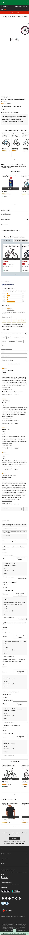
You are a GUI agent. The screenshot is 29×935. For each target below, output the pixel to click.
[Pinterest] (16, 898)
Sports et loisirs (12, 16)
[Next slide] (27, 2)
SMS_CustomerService (9, 565)
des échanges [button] (12, 341)
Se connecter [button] (14, 838)
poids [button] (3, 345)
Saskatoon (5, 584)
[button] (10, 188)
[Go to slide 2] (17, 39)
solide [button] (22, 337)
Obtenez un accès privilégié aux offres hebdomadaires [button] (14, 933)
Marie (3, 456)
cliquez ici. (9, 167)
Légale (2, 863)
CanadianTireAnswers (9, 678)
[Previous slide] (2, 2)
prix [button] (8, 337)
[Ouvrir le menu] (2, 10)
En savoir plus (4, 887)
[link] (6, 104)
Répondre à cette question (20, 558)
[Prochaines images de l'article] (26, 31)
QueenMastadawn (6, 477)
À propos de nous (5, 858)
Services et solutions (6, 853)
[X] (6, 898)
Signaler (16, 394)
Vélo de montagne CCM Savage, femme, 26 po (13, 99)
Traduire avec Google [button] (8, 555)
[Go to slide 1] (12, 39)
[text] (6, 151)
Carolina (5, 627)
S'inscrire (5, 877)
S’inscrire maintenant (20, 843)
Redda (4, 549)
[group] (6, 264)
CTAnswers (7, 645)
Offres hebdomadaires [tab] (7, 240)
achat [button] (3, 337)
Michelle (4, 402)
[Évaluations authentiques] (8, 285)
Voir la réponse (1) (22, 578)
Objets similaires (17, 106)
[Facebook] (3, 898)
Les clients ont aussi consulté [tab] (21, 240)
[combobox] (15, 360)
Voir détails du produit (6, 106)
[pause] (3, 2)
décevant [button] (4, 341)
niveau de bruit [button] (15, 337)
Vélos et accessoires (22, 16)
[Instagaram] (9, 898)
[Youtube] (13, 898)
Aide (2, 848)
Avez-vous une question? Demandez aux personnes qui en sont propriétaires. (14, 525)
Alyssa (3, 431)
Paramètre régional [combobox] (6, 356)
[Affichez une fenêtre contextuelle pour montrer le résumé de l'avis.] (12, 194)
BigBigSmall (7, 606)
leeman (4, 727)
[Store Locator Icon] (2, 6)
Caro (4, 664)
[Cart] (27, 9)
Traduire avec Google (7, 389)
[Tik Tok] (20, 898)
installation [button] (20, 341)
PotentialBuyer (7, 694)
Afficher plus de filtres (6, 349)
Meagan (4, 372)
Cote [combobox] (3, 352)
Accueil (5, 16)
